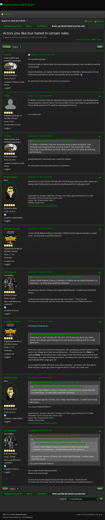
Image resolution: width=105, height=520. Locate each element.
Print (99, 47)
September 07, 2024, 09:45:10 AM (40, 136)
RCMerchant (11, 177)
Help (79, 514)
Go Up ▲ (99, 514)
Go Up (5, 489)
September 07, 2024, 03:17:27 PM (40, 321)
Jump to (63, 499)
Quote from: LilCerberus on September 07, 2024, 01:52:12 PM (55, 383)
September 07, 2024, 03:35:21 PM (40, 431)
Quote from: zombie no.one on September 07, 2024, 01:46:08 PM (56, 277)
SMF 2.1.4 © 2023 (9, 514)
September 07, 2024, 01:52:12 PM (40, 272)
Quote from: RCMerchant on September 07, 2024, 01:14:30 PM (56, 334)
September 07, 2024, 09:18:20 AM (42, 55)
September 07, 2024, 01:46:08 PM (40, 229)
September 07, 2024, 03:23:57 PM (40, 378)
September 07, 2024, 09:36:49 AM (40, 96)
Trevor (7, 54)
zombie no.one (12, 228)
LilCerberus (10, 272)
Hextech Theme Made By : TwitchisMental (18, 517)
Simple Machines (21, 514)
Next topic (97, 39)
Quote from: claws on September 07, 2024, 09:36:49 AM (53, 141)
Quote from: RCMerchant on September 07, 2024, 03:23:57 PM (56, 436)
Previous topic (83, 39)
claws (7, 95)
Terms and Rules (88, 514)
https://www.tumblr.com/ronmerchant (42, 205)
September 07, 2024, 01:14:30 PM (40, 177)
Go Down (7, 47)
